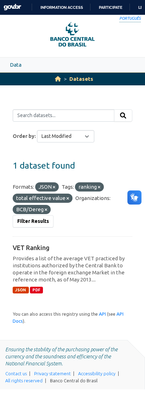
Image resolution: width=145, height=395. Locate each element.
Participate (110, 7)
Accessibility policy (96, 373)
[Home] (58, 79)
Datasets (81, 79)
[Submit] (123, 115)
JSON (20, 290)
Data (15, 65)
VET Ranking (31, 247)
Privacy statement (52, 373)
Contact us (16, 373)
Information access (61, 7)
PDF (36, 290)
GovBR (12, 7)
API (102, 313)
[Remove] (54, 187)
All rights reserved (24, 380)
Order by (23, 136)
